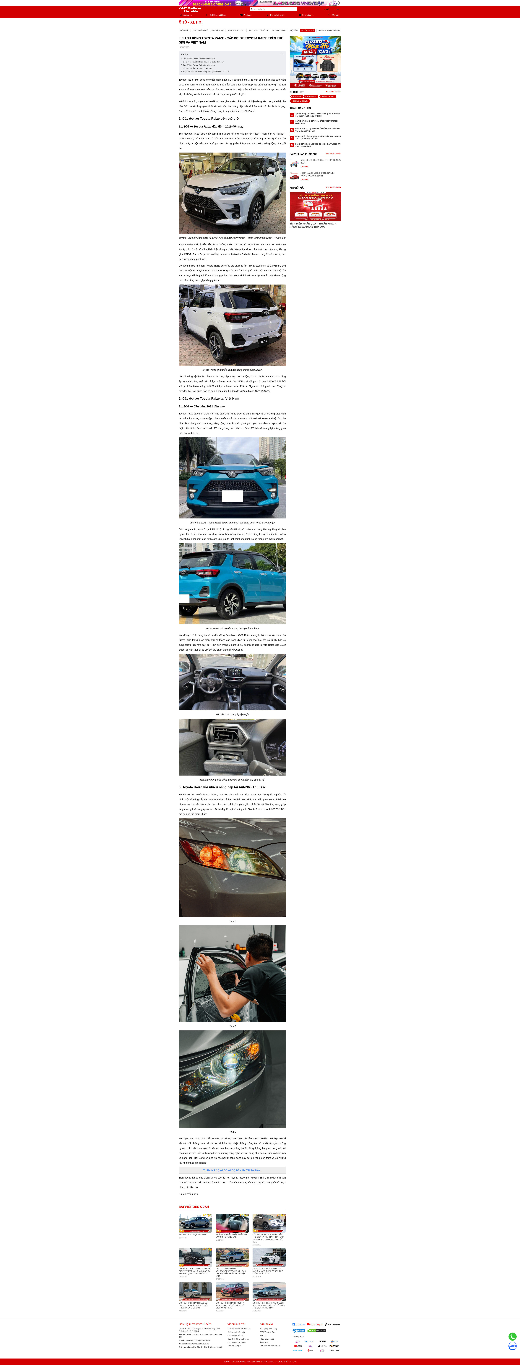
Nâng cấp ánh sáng (268, 1329)
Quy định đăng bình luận (238, 1339)
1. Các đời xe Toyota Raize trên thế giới (198, 58)
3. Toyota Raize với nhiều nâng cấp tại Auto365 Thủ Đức (205, 71)
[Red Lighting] (310, 1350)
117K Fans (300, 1325)
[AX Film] (322, 1346)
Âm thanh (264, 1342)
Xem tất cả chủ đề (333, 91)
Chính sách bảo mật (236, 1332)
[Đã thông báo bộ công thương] (298, 1331)
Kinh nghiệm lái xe (328, 96)
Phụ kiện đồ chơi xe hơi (270, 1346)
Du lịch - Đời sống (258, 30)
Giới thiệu (326, 9)
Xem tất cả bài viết (333, 153)
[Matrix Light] (297, 1350)
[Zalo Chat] (512, 1346)
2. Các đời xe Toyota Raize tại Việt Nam (198, 65)
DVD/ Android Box (267, 1332)
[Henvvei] (334, 1341)
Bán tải (263, 1335)
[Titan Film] (310, 1346)
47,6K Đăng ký (316, 1325)
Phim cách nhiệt (267, 1339)
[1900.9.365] (512, 1337)
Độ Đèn (294, 30)
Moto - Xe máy (279, 30)
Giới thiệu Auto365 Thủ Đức (239, 1329)
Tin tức (336, 9)
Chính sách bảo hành (236, 1342)
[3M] (297, 1346)
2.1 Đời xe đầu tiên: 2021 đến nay (197, 68)
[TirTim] (334, 1350)
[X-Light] (310, 1341)
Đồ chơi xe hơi (311, 96)
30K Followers (333, 1325)
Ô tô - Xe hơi (307, 30)
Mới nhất (185, 30)
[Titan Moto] (322, 1350)
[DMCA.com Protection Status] (316, 1331)
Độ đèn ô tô (297, 96)
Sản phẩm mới (200, 30)
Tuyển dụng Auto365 (329, 30)
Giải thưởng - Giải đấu (300, 101)
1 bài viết (304, 166)
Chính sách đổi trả (235, 1335)
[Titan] (297, 1341)
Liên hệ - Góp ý (234, 1346)
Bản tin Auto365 (236, 30)
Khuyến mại (218, 30)
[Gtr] (322, 1341)
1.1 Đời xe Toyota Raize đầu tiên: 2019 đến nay (203, 62)
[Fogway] (334, 1346)
